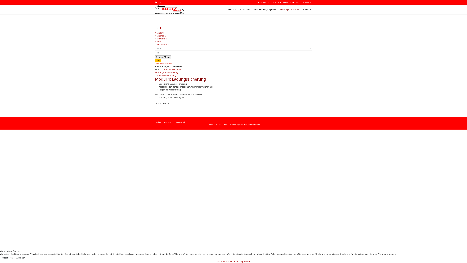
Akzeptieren (7, 257)
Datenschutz (180, 122)
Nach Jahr (159, 33)
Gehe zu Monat (162, 44)
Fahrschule (245, 9)
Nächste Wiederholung (165, 75)
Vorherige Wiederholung (166, 72)
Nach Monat (160, 35)
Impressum (168, 122)
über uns (232, 9)
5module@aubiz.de (172, 69)
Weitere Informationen (227, 261)
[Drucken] (160, 28)
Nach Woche (161, 38)
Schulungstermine (288, 9)
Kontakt (158, 122)
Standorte (307, 9)
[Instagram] (160, 2)
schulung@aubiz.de (287, 2)
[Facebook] (156, 2)
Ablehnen (20, 257)
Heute (158, 41)
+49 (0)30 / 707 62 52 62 (268, 2)
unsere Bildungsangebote (264, 9)
